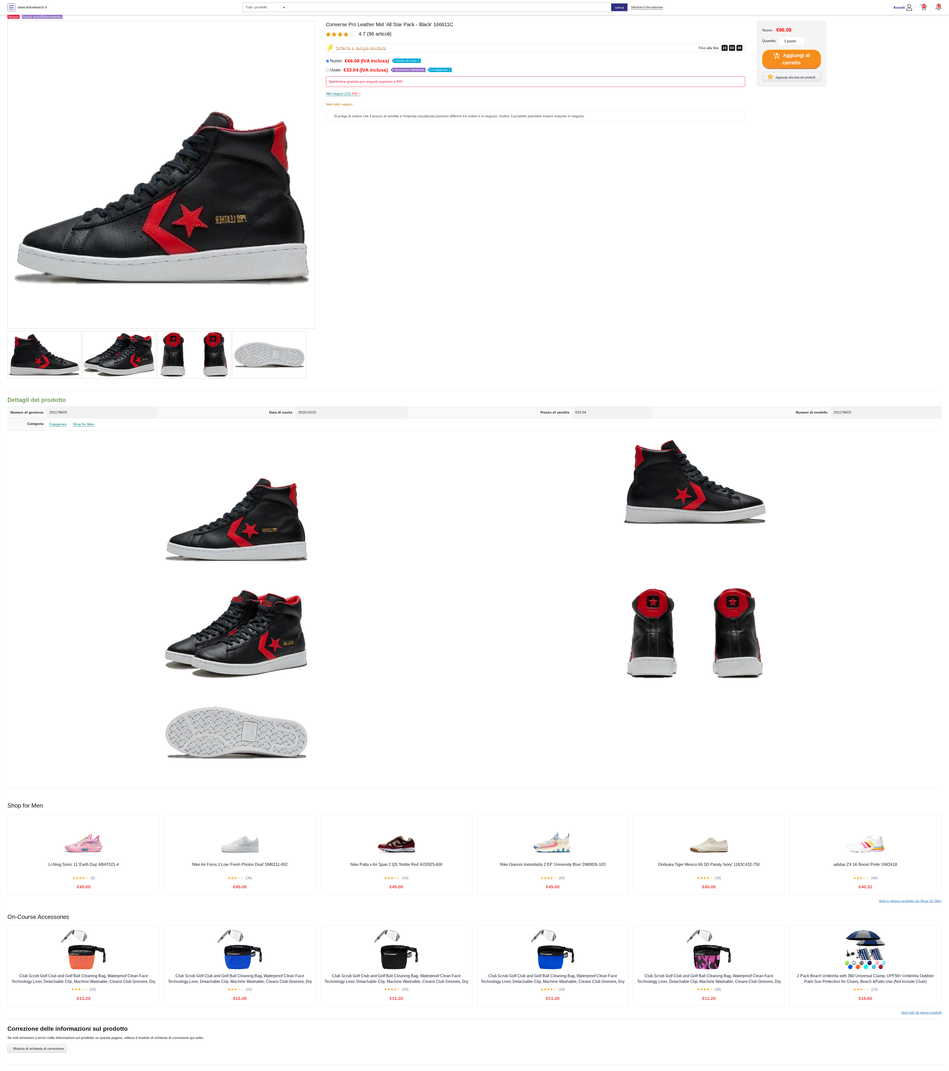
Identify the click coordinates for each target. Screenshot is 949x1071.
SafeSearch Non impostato (647, 7)
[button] (938, 6)
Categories (57, 424)
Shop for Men (83, 424)
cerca (619, 7)
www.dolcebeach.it (32, 7)
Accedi (899, 7)
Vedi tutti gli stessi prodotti (921, 1012)
